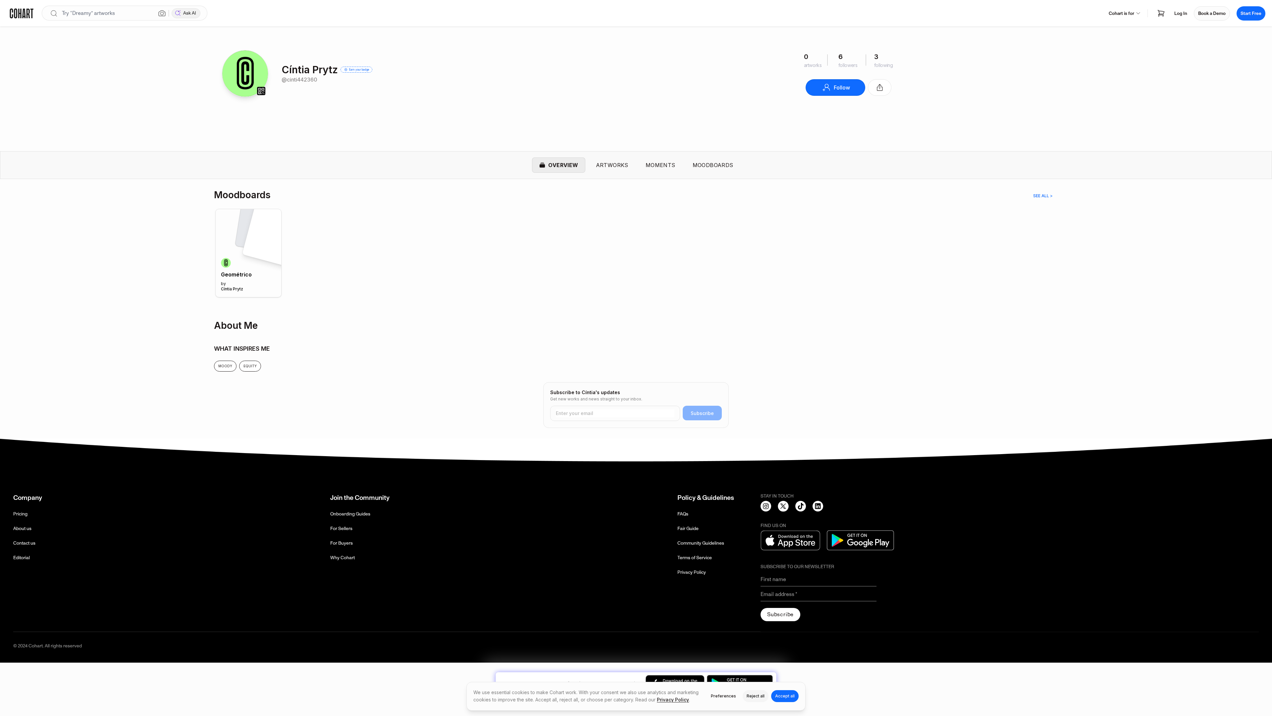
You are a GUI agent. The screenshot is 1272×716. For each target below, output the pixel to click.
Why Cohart (342, 558)
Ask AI (189, 13)
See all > (1043, 195)
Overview (563, 165)
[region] (636, 256)
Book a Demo (1212, 13)
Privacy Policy (691, 572)
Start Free (1251, 13)
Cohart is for (1121, 13)
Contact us (24, 543)
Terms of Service (694, 558)
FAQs (682, 514)
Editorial (21, 558)
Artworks (612, 165)
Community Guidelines (700, 543)
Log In (1180, 13)
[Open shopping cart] (1161, 13)
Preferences (723, 695)
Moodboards (713, 165)
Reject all (756, 695)
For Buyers (341, 543)
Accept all (785, 695)
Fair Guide (688, 528)
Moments (660, 165)
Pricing (20, 514)
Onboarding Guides (350, 514)
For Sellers (341, 528)
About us (22, 528)
